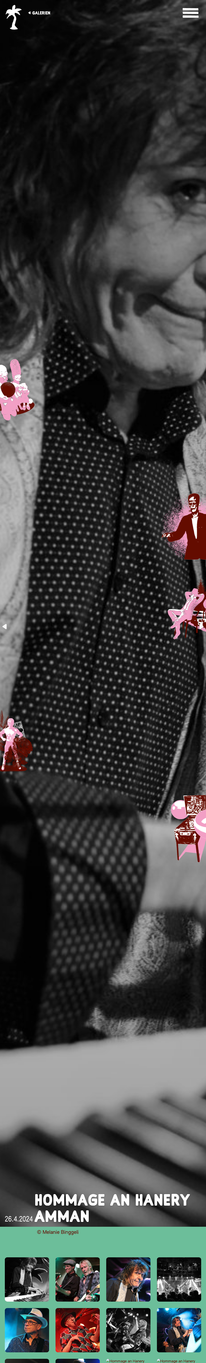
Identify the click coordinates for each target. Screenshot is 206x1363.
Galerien (41, 12)
